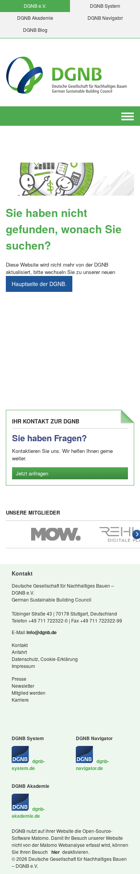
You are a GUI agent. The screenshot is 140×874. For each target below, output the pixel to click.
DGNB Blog (35, 29)
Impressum (23, 665)
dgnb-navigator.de (92, 765)
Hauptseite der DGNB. (39, 284)
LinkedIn (23, 712)
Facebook (31, 712)
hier (55, 851)
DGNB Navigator (105, 17)
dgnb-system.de (28, 765)
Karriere (20, 699)
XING (15, 712)
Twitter (39, 712)
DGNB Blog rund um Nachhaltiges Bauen (47, 712)
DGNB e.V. (35, 5)
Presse (19, 678)
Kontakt (20, 645)
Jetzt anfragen (32, 473)
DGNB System (105, 5)
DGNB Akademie (35, 17)
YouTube (54, 712)
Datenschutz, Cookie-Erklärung (45, 659)
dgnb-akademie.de (28, 812)
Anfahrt (19, 652)
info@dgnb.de (41, 632)
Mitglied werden (29, 692)
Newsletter (23, 685)
